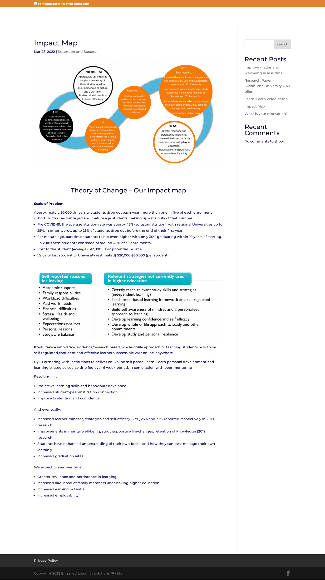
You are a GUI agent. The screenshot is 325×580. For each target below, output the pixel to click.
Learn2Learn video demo (266, 99)
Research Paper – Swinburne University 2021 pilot (267, 86)
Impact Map (255, 106)
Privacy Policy (46, 560)
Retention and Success (77, 51)
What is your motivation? (266, 114)
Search (282, 44)
